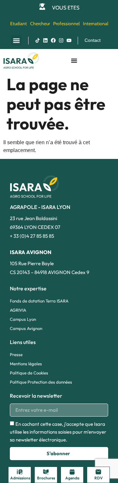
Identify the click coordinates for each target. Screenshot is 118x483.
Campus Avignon (26, 328)
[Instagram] (61, 40)
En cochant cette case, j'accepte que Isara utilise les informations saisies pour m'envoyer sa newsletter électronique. (58, 432)
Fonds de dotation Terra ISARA (39, 300)
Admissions (20, 477)
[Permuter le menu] (74, 60)
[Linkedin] (45, 40)
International (95, 23)
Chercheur (40, 23)
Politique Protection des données (41, 382)
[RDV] (98, 472)
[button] (16, 40)
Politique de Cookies (29, 372)
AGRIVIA (18, 310)
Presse (16, 354)
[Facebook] (53, 40)
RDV (98, 477)
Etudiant (18, 23)
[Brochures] (46, 472)
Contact (93, 40)
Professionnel (66, 23)
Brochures (46, 477)
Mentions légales (26, 363)
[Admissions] (19, 472)
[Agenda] (72, 472)
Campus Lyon (23, 319)
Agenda (72, 477)
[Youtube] (69, 40)
